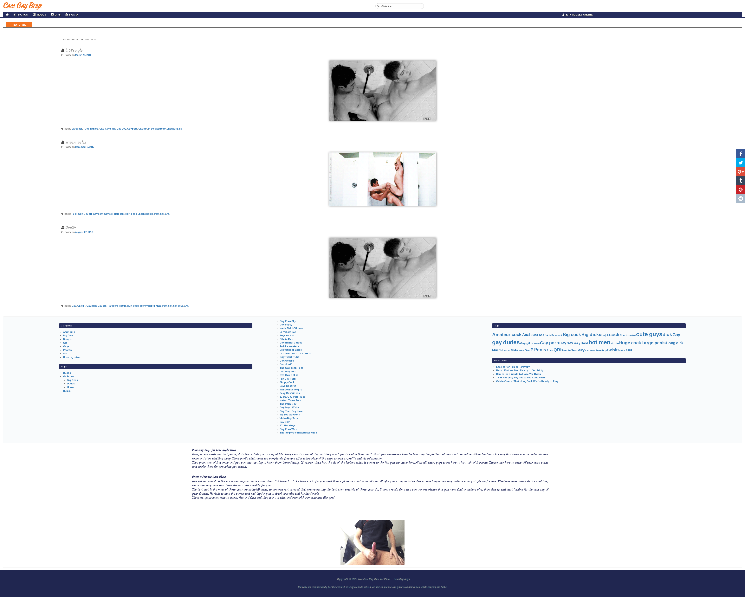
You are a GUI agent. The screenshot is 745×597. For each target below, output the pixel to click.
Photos (67, 350)
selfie (567, 350)
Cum (622, 335)
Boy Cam (285, 421)
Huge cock (630, 342)
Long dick (674, 343)
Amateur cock (507, 334)
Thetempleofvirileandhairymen (298, 432)
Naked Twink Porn (290, 400)
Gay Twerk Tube (289, 357)
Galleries (68, 376)
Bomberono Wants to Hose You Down (518, 374)
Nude (521, 350)
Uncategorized (72, 357)
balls (548, 335)
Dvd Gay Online (289, 375)
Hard (584, 343)
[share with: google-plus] (740, 171)
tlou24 (70, 227)
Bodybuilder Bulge (291, 349)
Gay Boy (121, 128)
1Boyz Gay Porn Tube (292, 396)
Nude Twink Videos (291, 328)
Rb (560, 349)
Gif (65, 342)
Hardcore (119, 214)
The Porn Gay (288, 403)
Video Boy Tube (289, 418)
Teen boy (601, 350)
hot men (599, 342)
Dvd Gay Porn (288, 371)
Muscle (497, 350)
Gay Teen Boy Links (291, 411)
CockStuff (286, 364)
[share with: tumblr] (740, 180)
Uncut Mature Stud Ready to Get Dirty (519, 370)
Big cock (572, 334)
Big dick (590, 334)
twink (612, 350)
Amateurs (69, 332)
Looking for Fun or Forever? (513, 366)
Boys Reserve (288, 385)
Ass (541, 335)
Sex (162, 214)
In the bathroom (157, 128)
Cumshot (631, 335)
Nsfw (514, 350)
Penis (540, 349)
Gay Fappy (286, 324)
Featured (19, 24)
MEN (158, 306)
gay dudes (506, 342)
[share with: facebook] (740, 153)
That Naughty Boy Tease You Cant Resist (521, 377)
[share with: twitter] (740, 162)
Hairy (577, 343)
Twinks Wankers (289, 346)
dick (667, 334)
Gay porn (132, 128)
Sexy (580, 350)
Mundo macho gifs (291, 389)
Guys (66, 346)
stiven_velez (75, 142)
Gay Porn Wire (288, 429)
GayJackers (287, 360)
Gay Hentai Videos (291, 342)
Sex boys (178, 306)
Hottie (122, 306)
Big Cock (72, 380)
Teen (592, 350)
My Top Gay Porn (290, 414)
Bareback (77, 128)
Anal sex (530, 334)
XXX (167, 214)
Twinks (621, 350)
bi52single (74, 50)
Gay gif (88, 214)
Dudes (67, 372)
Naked (507, 350)
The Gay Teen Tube (291, 367)
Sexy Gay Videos (290, 393)
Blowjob (67, 339)
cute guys (649, 334)
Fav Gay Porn (288, 378)
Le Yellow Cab (288, 332)
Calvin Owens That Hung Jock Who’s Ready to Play (527, 381)
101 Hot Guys (287, 425)
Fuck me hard (90, 128)
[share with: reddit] (740, 198)
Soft (587, 350)
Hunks (70, 387)
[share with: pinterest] (740, 189)
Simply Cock (287, 382)
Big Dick (68, 335)
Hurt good (131, 214)
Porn (156, 214)
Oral (527, 350)
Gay (101, 128)
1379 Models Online (578, 14)
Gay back (110, 128)
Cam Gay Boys (22, 5)
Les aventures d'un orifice (295, 353)
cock (614, 334)
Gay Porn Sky (288, 321)
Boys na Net (287, 335)
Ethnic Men (286, 339)
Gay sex (142, 128)
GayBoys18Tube (289, 407)
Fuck (74, 214)
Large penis (654, 342)
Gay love (535, 343)
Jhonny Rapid (174, 128)
